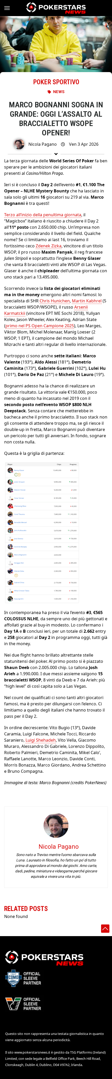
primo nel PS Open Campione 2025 (39, 326)
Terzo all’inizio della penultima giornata (42, 215)
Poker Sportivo (56, 82)
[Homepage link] (56, 8)
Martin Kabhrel (87, 301)
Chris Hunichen (55, 301)
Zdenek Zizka (48, 246)
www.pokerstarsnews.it (32, 1052)
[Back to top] (105, 928)
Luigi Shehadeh (41, 740)
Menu (9, 8)
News (59, 91)
